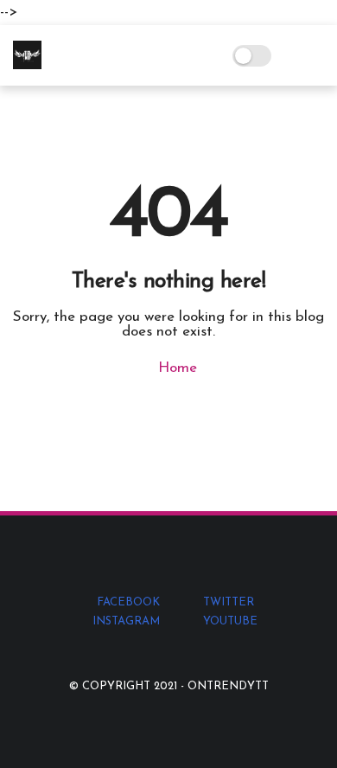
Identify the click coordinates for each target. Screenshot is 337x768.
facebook (128, 602)
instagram (126, 621)
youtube (230, 621)
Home (175, 368)
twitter (228, 602)
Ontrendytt (228, 686)
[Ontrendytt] (27, 65)
